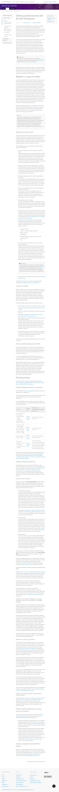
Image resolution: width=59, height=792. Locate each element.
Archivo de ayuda (37, 22)
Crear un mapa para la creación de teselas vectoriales (33, 510)
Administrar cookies (26, 789)
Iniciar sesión (49, 1)
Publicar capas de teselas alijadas (23, 455)
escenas (35, 738)
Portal (14, 1)
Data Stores (22, 1)
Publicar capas (16, 10)
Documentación (5, 786)
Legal (32, 789)
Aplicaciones (32, 1)
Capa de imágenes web (25, 564)
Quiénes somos (33, 775)
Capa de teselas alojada (28, 429)
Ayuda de (25, 633)
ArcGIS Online (19, 775)
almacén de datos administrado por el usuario (35, 135)
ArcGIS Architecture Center (21, 786)
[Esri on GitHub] (49, 776)
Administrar (12, 8)
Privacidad (20, 789)
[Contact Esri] (51, 776)
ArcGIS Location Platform (21, 780)
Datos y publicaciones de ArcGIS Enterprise (7, 22)
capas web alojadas (29, 390)
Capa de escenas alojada (28, 437)
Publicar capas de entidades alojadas (34, 453)
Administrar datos (8, 10)
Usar (7, 8)
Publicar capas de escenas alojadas (33, 456)
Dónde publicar (50, 21)
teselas (23, 738)
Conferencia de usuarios (35, 780)
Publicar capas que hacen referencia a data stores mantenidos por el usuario (7, 29)
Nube (27, 1)
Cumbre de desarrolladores (36, 782)
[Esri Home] (46, 772)
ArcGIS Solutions (19, 784)
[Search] (44, 2)
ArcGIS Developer (20, 782)
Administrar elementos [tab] (5, 39)
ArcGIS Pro (18, 777)
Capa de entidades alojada (28, 418)
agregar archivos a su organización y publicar (33, 105)
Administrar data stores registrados (28, 648)
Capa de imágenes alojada (28, 445)
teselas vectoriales (29, 738)
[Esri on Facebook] (47, 776)
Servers (17, 1)
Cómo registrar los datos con (29, 282)
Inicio (4, 8)
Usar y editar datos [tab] (7, 42)
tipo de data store (32, 717)
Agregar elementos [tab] (8, 15)
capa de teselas (32, 216)
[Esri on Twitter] (45, 776)
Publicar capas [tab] (7, 18)
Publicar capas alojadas (7, 35)
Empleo (31, 777)
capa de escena (29, 218)
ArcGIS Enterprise (6, 1)
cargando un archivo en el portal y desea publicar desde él (32, 305)
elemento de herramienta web (34, 594)
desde (28, 382)
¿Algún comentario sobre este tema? (37, 761)
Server (3, 778)
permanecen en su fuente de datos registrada (26, 471)
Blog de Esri (32, 778)
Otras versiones (26, 22)
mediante (26, 384)
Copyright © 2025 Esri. (6, 789)
